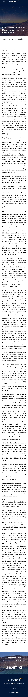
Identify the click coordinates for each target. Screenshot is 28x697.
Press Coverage (18, 38)
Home (6, 38)
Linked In (14, 688)
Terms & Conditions (8, 687)
